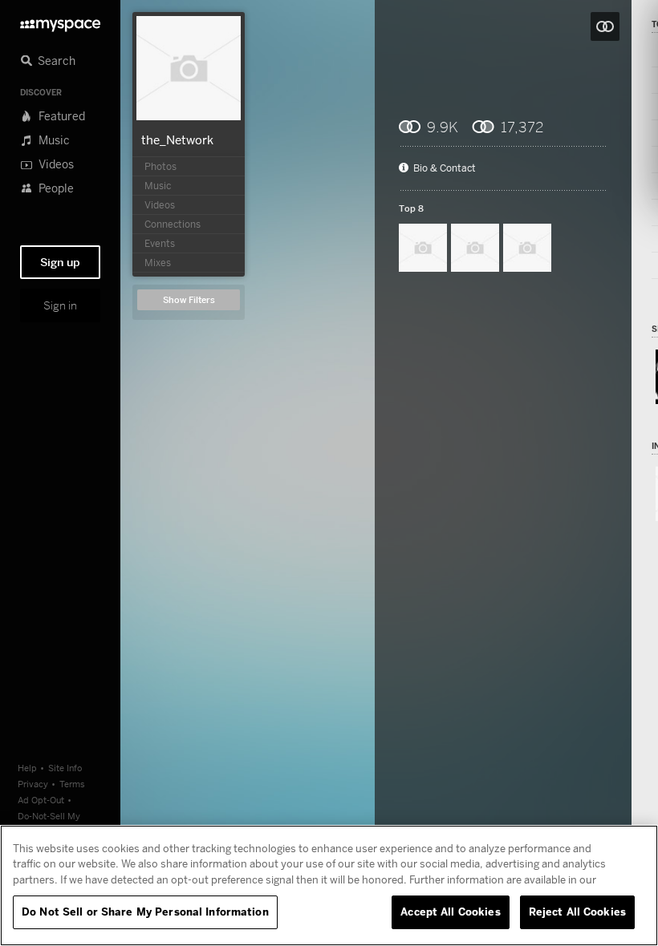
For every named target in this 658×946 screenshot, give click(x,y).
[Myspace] (60, 21)
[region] (329, 885)
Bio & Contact (444, 168)
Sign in (60, 305)
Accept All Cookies (450, 911)
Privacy (33, 784)
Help (27, 768)
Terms (72, 784)
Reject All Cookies (577, 911)
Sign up (60, 262)
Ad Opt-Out (41, 800)
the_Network (177, 139)
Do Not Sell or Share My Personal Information (145, 911)
